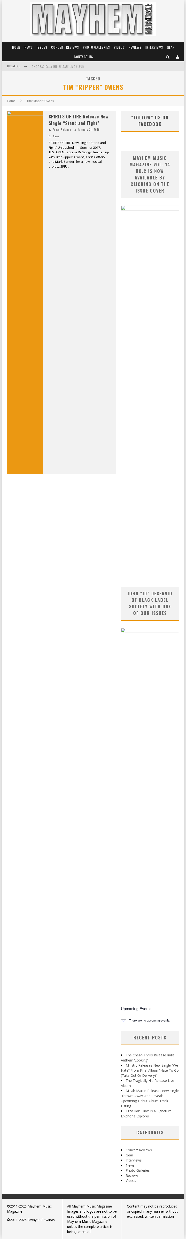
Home (16, 47)
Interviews (154, 47)
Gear (171, 47)
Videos (119, 47)
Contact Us (83, 56)
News (28, 47)
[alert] (150, 1020)
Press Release (62, 130)
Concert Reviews (65, 47)
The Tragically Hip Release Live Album (58, 67)
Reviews (135, 47)
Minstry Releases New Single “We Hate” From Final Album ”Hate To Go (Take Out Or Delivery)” (150, 1070)
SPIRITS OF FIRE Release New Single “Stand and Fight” (78, 119)
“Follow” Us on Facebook (150, 120)
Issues (42, 47)
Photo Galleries (96, 47)
